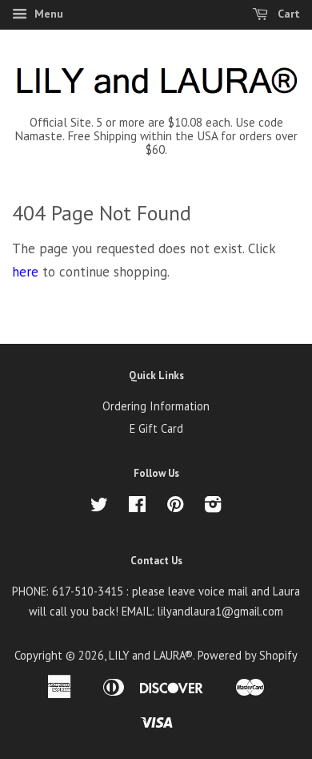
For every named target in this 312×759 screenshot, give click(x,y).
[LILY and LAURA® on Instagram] (213, 507)
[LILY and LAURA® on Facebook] (137, 507)
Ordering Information (156, 406)
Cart (287, 13)
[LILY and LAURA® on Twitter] (99, 507)
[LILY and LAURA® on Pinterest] (175, 507)
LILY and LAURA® (151, 655)
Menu (47, 13)
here (25, 272)
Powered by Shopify (248, 655)
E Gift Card (156, 428)
